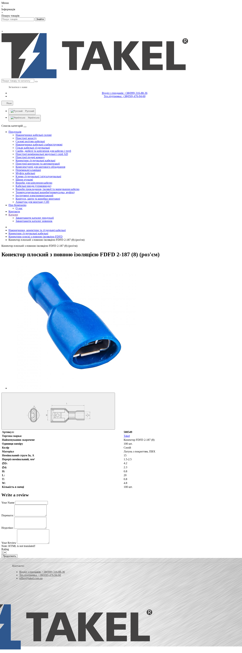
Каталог (13, 214)
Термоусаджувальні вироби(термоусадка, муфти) (45, 192)
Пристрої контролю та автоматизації (38, 163)
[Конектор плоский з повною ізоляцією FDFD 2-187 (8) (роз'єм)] (72, 388)
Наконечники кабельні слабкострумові (39, 144)
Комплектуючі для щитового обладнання (40, 166)
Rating (5, 549)
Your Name (7, 502)
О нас (19, 208)
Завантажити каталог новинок (34, 221)
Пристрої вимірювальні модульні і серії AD (42, 154)
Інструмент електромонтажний (34, 195)
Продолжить (9, 556)
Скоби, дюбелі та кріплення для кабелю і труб (43, 150)
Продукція (15, 131)
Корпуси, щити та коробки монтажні (38, 198)
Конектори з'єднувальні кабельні (35, 160)
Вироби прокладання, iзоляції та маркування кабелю (47, 189)
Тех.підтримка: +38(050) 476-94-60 (124, 96)
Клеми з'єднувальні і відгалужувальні (38, 176)
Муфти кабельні (25, 173)
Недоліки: (7, 527)
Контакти (14, 211)
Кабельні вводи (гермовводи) (33, 185)
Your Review (8, 542)
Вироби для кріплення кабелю (34, 182)
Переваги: (7, 515)
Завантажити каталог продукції (35, 217)
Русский (29, 111)
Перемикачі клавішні (28, 170)
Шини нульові (24, 179)
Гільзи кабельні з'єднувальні (33, 147)
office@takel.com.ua (31, 578)
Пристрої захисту (26, 138)
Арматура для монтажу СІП (32, 201)
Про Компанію (17, 205)
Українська (33, 117)
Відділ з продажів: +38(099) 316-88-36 (124, 93)
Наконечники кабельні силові (34, 134)
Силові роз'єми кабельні (30, 141)
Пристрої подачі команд (30, 157)
